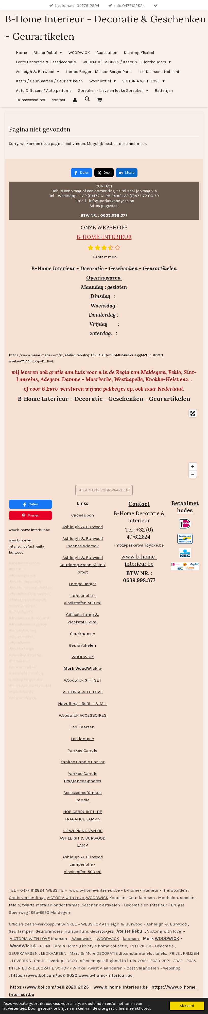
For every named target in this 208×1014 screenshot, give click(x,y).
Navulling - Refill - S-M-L (82, 703)
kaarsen (131, 938)
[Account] (75, 100)
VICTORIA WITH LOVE (83, 691)
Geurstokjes (101, 931)
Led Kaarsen (83, 726)
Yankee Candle (82, 750)
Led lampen (82, 738)
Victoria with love (165, 931)
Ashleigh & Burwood (82, 526)
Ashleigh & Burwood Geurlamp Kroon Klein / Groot (83, 565)
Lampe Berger (82, 583)
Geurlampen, (21, 931)
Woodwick (81, 938)
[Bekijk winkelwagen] (99, 100)
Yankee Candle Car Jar (83, 761)
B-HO (84, 236)
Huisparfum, (76, 931)
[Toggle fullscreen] (193, 413)
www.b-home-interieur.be (139, 560)
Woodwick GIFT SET (82, 680)
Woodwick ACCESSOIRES (83, 715)
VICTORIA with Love (66, 897)
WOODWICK (83, 656)
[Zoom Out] (193, 474)
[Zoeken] (87, 98)
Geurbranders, (49, 931)
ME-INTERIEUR (111, 236)
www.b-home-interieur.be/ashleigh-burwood (26, 546)
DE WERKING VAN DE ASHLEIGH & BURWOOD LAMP (83, 838)
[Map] (104, 443)
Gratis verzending (27, 897)
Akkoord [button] (187, 1006)
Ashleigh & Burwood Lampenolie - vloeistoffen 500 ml (82, 864)
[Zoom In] (193, 466)
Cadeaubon (82, 515)
